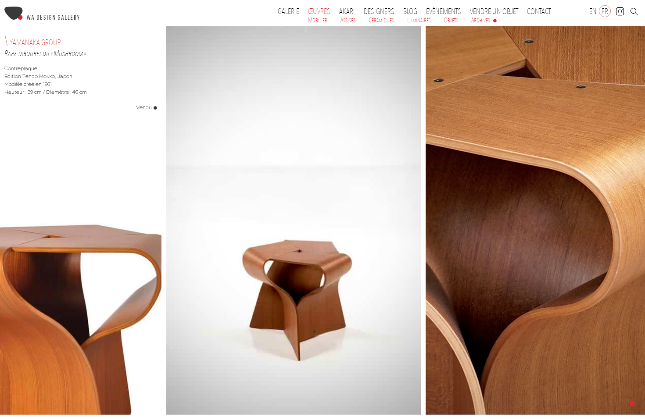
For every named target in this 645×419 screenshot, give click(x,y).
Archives (480, 20)
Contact (539, 11)
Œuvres (319, 11)
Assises (347, 20)
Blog (410, 11)
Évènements (443, 11)
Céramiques (381, 20)
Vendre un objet (494, 11)
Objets (451, 20)
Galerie (288, 11)
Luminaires (419, 20)
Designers (379, 11)
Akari (347, 11)
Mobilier (317, 20)
